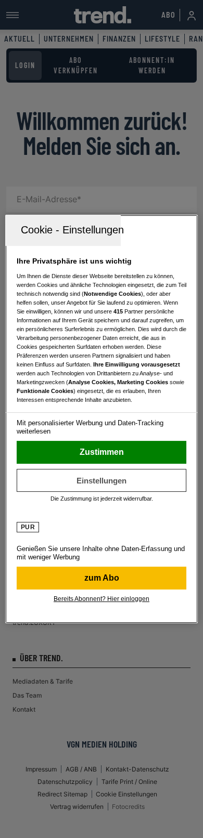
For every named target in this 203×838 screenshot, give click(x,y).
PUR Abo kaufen (102, 578)
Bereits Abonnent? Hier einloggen (101, 599)
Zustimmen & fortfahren (102, 452)
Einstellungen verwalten (102, 480)
